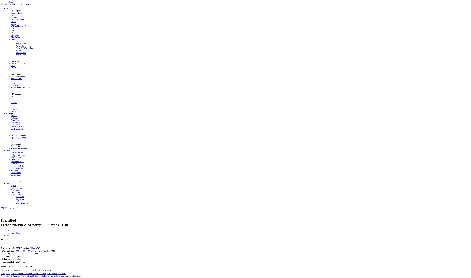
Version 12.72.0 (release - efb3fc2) (34, 276)
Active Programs (22, 50)
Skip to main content (9, 2)
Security (14, 24)
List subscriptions (17, 194)
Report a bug (16, 181)
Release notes (16, 173)
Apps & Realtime (17, 13)
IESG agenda (16, 157)
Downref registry (17, 162)
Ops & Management (18, 19)
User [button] (8, 183)
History (9, 235)
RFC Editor (15, 37)
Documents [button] (10, 81)
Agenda (14, 116)
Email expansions (13, 233)
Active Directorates (23, 46)
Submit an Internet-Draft (20, 87)
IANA (49, 274)
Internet (14, 17)
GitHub (73, 276)
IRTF (13, 33)
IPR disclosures (17, 153)
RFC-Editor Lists (22, 203)
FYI (20, 111)
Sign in (13, 186)
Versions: (4, 239)
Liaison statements (18, 155)
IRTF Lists (20, 199)
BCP (17, 111)
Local (45, 251)
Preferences (15, 190)
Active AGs (20, 42)
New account (16, 192)
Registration (15, 122)
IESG (13, 28)
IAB (12, 30)
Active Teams (21, 55)
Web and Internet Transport (21, 26)
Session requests (17, 129)
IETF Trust (32, 274)
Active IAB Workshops (25, 48)
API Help (14, 170)
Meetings (19, 168)
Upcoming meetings (18, 137)
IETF (3, 274)
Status (8, 231)
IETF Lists (20, 197)
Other (13, 39)
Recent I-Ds (15, 85)
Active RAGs (21, 53)
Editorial (14, 103)
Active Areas (21, 44)
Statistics (14, 164)
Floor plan (15, 120)
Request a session (17, 127)
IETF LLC (15, 35)
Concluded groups (18, 76)
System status (16, 175)
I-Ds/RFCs (20, 166)
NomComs (15, 159)
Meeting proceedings (19, 148)
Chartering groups (18, 63)
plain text (19, 259)
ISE (12, 100)
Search (13, 83)
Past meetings (16, 146)
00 (7, 244)
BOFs (13, 66)
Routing (14, 22)
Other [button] (8, 150)
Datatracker (28, 4)
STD (13, 111)
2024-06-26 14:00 (23, 251)
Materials (14, 118)
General (14, 15)
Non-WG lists (16, 79)
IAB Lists (19, 201)
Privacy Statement (59, 274)
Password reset (16, 188)
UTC (53, 251)
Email (78, 276)
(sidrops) (33, 248)
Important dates (17, 124)
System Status (53, 276)
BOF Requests (16, 68)
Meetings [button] (9, 113)
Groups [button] (9, 8)
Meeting (36, 251)
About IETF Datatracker (10, 276)
